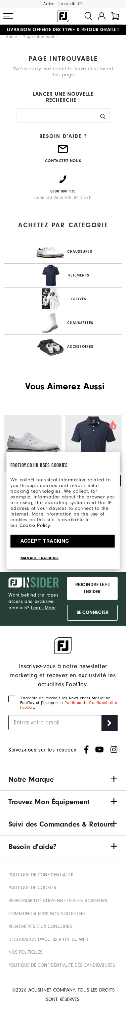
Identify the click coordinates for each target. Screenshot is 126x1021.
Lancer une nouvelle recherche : (63, 97)
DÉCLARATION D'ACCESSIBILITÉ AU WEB (48, 939)
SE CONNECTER (92, 612)
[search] (88, 16)
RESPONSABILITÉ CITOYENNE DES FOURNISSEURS (57, 901)
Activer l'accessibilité (63, 4)
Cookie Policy (34, 525)
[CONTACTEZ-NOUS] (63, 151)
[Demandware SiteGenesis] (63, 16)
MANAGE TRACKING (39, 558)
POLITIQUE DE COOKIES (32, 887)
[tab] (115, 16)
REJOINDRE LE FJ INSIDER (92, 588)
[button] (8, 16)
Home (11, 36)
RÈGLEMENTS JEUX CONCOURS (40, 926)
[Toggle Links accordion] (63, 779)
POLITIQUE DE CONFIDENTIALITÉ (40, 875)
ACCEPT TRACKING (44, 541)
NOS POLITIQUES (25, 952)
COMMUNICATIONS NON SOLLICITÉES (47, 914)
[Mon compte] (101, 16)
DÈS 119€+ (41, 29)
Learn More (43, 608)
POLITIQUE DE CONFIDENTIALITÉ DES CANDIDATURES (61, 965)
